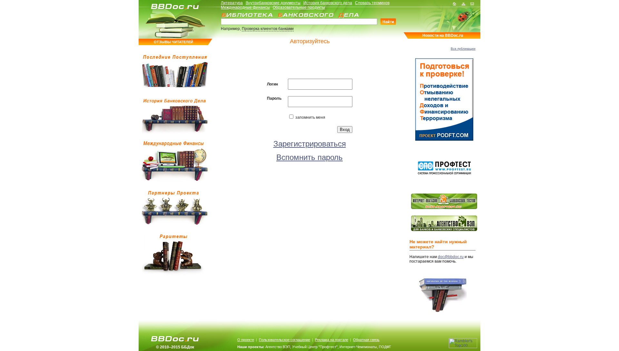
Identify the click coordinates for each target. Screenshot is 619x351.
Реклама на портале (331, 340)
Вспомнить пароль (309, 157)
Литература (232, 3)
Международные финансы (245, 7)
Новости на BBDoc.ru (442, 35)
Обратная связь (366, 340)
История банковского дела (327, 3)
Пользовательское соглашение (284, 340)
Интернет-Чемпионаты (358, 347)
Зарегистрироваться (309, 143)
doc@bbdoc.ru (451, 257)
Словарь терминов (372, 3)
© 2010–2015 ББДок (175, 347)
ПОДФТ (385, 347)
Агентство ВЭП (277, 347)
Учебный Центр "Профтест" (315, 347)
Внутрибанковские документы (273, 3)
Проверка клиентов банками (268, 28)
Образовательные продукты (299, 7)
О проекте (245, 340)
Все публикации (463, 48)
